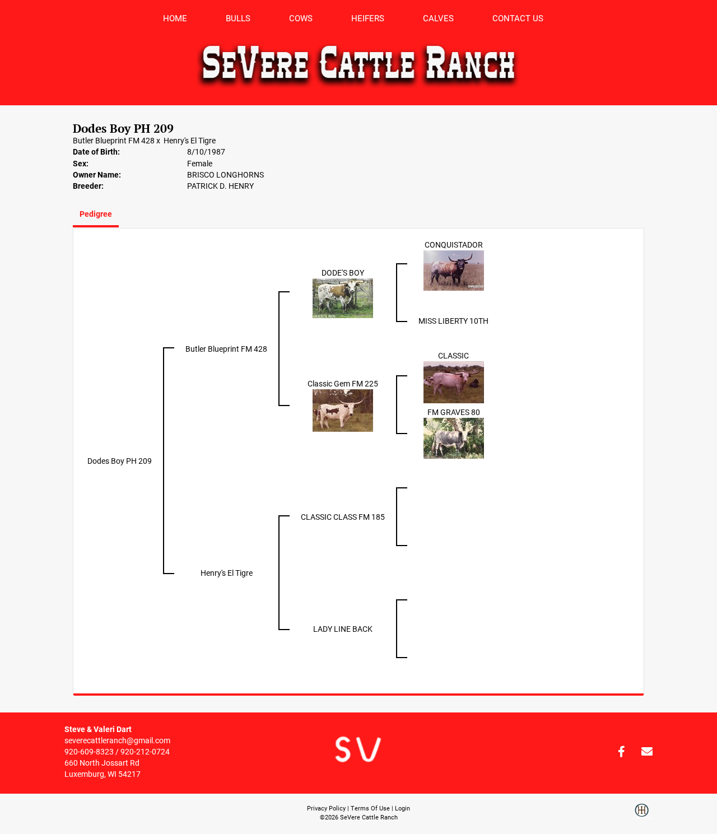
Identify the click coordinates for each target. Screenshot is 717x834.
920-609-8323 (89, 751)
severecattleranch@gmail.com (117, 740)
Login (402, 808)
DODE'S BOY (343, 272)
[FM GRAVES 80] (453, 437)
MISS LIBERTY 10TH (453, 320)
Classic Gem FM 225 (343, 383)
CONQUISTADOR (454, 244)
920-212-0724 (145, 751)
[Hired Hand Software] (642, 816)
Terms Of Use (370, 808)
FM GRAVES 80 (453, 412)
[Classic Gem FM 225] (343, 409)
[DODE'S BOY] (343, 297)
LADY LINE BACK (343, 628)
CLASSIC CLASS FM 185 (343, 516)
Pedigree (96, 213)
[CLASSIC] (453, 381)
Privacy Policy (326, 808)
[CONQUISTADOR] (453, 269)
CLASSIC (453, 355)
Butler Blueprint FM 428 (114, 140)
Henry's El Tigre (190, 140)
